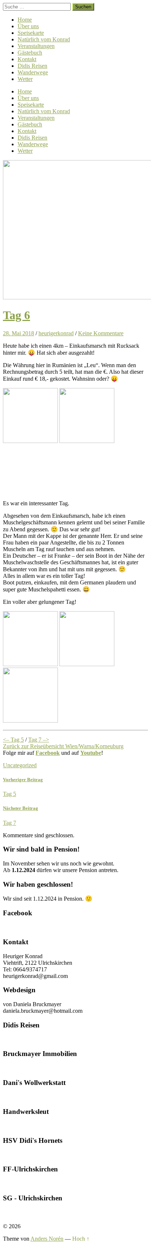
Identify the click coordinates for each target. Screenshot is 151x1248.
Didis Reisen (32, 66)
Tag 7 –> (38, 739)
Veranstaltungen (36, 46)
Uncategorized (20, 765)
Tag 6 (16, 315)
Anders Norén (46, 1239)
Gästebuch (30, 52)
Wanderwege (33, 72)
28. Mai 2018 (18, 333)
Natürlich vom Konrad (44, 39)
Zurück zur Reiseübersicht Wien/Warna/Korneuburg (63, 746)
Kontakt (27, 59)
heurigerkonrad (56, 333)
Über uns (28, 26)
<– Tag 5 (13, 739)
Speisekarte (31, 33)
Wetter (25, 79)
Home (25, 19)
